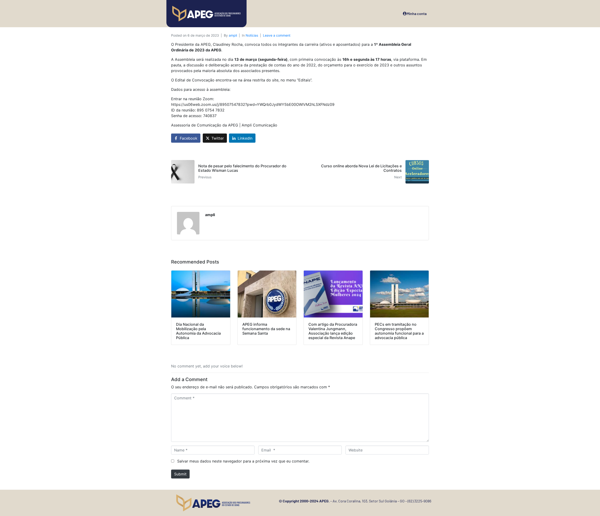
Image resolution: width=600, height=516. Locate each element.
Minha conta (417, 13)
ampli (233, 35)
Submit (180, 474)
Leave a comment (276, 35)
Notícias (252, 35)
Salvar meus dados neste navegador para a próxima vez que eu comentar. (243, 461)
